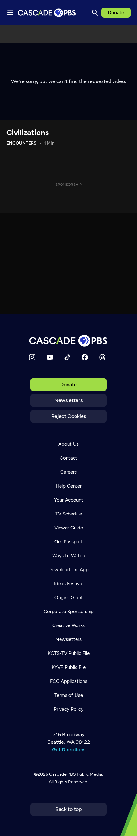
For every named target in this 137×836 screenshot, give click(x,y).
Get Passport (68, 542)
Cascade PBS (62, 774)
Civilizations (27, 132)
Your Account (68, 500)
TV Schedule (68, 514)
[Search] (95, 12)
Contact (68, 458)
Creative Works (68, 625)
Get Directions (68, 750)
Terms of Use (68, 695)
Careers (68, 472)
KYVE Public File (69, 667)
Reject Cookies (68, 416)
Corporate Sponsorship (69, 611)
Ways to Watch (68, 556)
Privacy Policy (68, 709)
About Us (68, 444)
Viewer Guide (68, 528)
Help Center (69, 486)
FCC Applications (68, 681)
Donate (116, 13)
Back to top (68, 809)
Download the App (68, 570)
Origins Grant (68, 597)
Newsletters (68, 400)
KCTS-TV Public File (69, 653)
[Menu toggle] (10, 12)
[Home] (68, 341)
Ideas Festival (68, 583)
